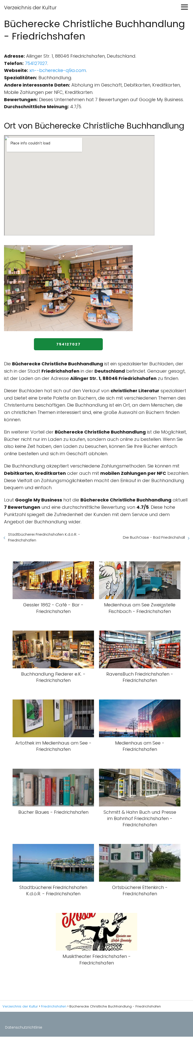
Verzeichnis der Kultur (30, 7)
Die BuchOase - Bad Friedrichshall (154, 537)
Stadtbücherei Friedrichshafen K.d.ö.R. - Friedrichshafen (44, 537)
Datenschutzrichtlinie (23, 1027)
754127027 (36, 63)
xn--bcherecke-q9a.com (57, 70)
